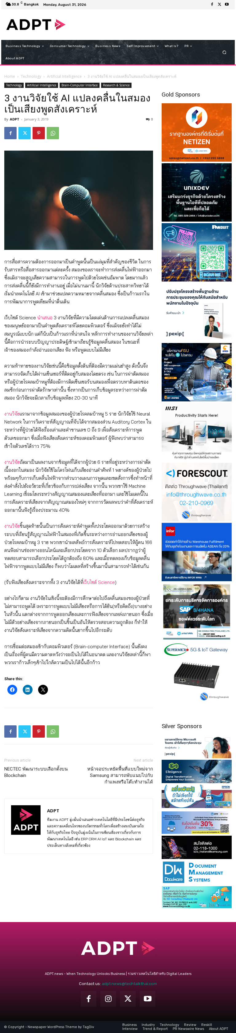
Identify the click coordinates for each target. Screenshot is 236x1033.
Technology (31, 76)
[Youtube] (226, 4)
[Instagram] (108, 999)
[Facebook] (212, 4)
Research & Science (116, 85)
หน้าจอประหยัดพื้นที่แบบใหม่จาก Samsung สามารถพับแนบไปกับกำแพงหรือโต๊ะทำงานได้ (120, 775)
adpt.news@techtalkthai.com (129, 983)
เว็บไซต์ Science (99, 582)
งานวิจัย (12, 414)
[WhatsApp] (53, 133)
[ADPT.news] (35, 25)
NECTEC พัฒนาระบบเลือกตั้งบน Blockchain (36, 772)
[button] (224, 52)
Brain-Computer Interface (79, 85)
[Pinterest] (39, 133)
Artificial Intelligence (64, 76)
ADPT (14, 119)
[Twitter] (219, 4)
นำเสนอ (45, 318)
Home (9, 76)
